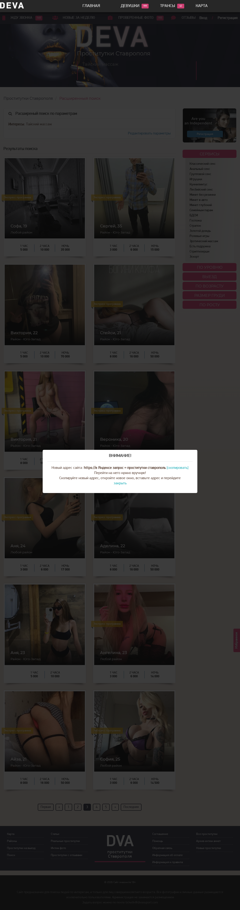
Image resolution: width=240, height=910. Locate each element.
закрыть (120, 483)
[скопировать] (177, 468)
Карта (202, 6)
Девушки (130, 6)
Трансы (167, 6)
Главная (91, 6)
